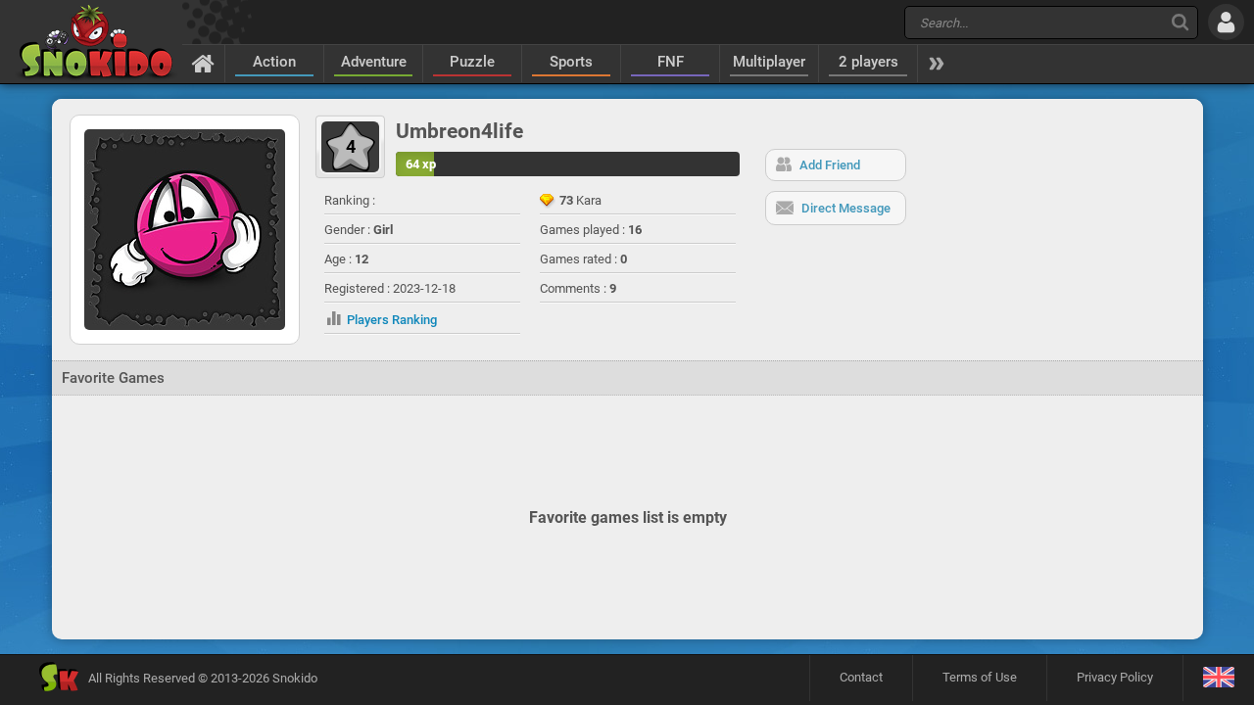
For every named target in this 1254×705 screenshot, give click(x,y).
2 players (868, 61)
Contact (861, 677)
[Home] (203, 62)
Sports (571, 61)
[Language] (1218, 678)
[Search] (1180, 22)
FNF (670, 61)
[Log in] (1226, 22)
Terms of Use (979, 677)
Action (274, 61)
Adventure (374, 61)
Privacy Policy (1115, 677)
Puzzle (472, 61)
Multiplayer (769, 61)
